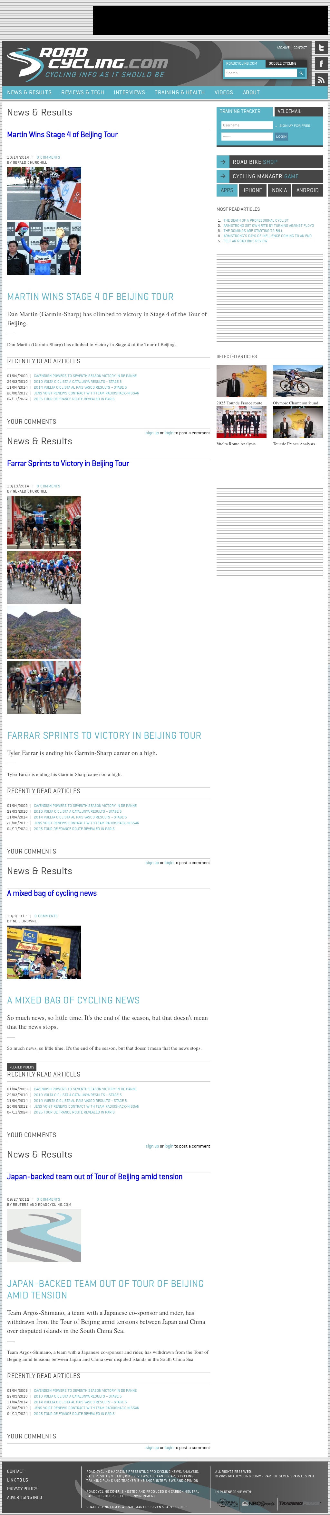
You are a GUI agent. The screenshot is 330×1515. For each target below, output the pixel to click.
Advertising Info (24, 1497)
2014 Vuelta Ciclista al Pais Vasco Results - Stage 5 (80, 388)
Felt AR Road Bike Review (245, 241)
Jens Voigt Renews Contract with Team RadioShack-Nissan (86, 393)
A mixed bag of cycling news (52, 893)
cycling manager (266, 177)
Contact (300, 48)
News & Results (29, 93)
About (251, 93)
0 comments (48, 158)
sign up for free (292, 125)
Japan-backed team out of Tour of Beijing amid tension (95, 1177)
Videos (224, 93)
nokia (279, 190)
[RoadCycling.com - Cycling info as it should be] (87, 63)
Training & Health (180, 93)
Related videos (21, 1067)
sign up (152, 433)
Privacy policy (22, 1489)
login (169, 433)
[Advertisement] (210, 20)
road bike (255, 162)
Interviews (129, 93)
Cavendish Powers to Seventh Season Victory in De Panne (85, 376)
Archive (283, 48)
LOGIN (281, 136)
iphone (253, 190)
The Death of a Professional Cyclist (256, 221)
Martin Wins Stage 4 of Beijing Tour (62, 135)
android (307, 190)
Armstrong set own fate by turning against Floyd (269, 226)
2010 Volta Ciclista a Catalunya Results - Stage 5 (78, 382)
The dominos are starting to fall (253, 231)
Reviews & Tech (82, 93)
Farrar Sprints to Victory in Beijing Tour (68, 463)
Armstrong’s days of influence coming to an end (268, 236)
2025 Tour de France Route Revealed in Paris (74, 399)
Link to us (17, 1480)
